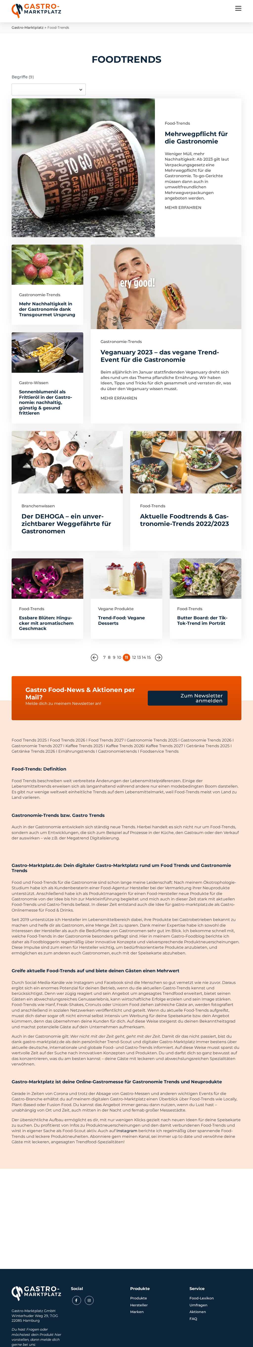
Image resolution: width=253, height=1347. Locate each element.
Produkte (138, 1298)
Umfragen (199, 1305)
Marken (137, 1312)
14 (144, 657)
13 (139, 657)
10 (119, 657)
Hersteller (139, 1305)
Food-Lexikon (202, 1298)
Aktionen (198, 1312)
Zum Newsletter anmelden (202, 698)
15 (149, 657)
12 (134, 657)
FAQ (193, 1319)
